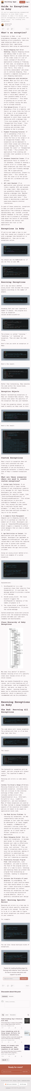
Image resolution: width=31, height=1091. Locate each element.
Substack (8, 1088)
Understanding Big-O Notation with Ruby (11, 1019)
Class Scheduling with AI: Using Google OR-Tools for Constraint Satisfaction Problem (10, 1033)
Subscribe (22, 2)
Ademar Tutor (8, 24)
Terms (19, 1080)
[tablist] (7, 996)
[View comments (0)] (7, 28)
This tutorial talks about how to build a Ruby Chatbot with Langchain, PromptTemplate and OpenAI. (11, 1051)
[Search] (28, 1014)
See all (4, 1060)
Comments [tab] (4, 996)
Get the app (23, 1084)
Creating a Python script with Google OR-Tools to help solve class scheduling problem (11, 1037)
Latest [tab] (6, 1015)
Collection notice (25, 1080)
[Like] (2, 1042)
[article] (15, 1023)
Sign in (27, 2)
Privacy (15, 1080)
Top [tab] (3, 1015)
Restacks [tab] (11, 996)
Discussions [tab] (13, 1015)
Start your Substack (11, 1084)
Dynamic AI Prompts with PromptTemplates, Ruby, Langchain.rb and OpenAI (10, 1047)
